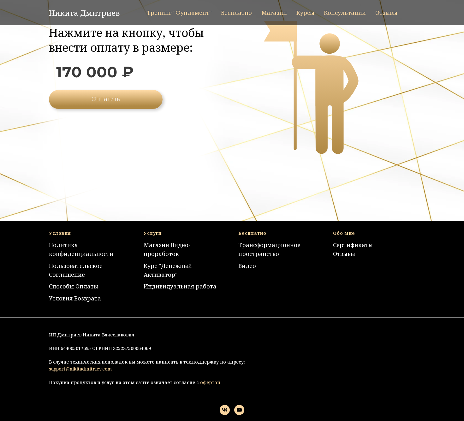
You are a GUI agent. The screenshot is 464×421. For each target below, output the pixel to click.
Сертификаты (353, 245)
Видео (247, 266)
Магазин (274, 12)
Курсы (305, 12)
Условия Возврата (75, 298)
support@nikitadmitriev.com (80, 369)
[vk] (225, 410)
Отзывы (386, 12)
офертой (209, 382)
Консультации (345, 12)
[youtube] (239, 410)
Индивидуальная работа (180, 286)
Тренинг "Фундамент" (179, 12)
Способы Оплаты (73, 286)
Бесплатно (236, 12)
